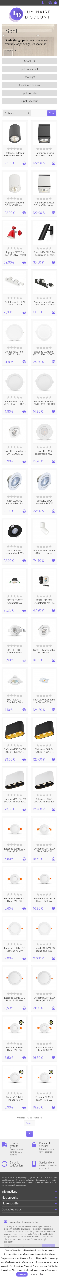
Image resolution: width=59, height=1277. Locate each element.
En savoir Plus (36, 1274)
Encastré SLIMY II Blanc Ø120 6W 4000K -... (44, 1100)
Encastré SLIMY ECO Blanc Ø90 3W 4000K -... (14, 901)
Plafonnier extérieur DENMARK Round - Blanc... (15, 205)
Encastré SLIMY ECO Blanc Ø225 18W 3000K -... (14, 1000)
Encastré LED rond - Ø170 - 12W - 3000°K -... (44, 404)
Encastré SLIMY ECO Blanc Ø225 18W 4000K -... (44, 1000)
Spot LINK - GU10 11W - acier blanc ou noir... (44, 254)
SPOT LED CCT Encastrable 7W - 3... (44, 602)
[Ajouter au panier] (24, 163)
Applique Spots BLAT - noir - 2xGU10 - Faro (44, 303)
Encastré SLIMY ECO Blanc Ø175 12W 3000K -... (44, 950)
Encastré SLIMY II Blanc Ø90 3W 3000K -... (14, 1050)
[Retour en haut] (29, 1134)
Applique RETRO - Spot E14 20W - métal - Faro (15, 255)
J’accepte (22, 1274)
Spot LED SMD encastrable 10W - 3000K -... (44, 453)
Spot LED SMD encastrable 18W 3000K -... (14, 503)
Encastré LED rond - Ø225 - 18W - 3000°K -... (44, 354)
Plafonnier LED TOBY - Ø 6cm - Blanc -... (44, 552)
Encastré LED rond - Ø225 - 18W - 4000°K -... (15, 354)
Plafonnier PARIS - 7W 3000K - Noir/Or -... (15, 751)
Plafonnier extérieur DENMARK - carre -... (44, 154)
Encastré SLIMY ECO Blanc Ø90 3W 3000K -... (44, 851)
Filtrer (51, 113)
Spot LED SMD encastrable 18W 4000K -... (44, 503)
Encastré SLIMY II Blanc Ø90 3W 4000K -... (44, 1050)
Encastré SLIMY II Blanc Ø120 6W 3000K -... (14, 1100)
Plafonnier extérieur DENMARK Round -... (14, 154)
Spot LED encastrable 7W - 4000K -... (44, 651)
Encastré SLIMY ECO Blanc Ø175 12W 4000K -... (14, 950)
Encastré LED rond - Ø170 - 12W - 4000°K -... (14, 404)
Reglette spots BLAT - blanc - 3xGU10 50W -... (14, 304)
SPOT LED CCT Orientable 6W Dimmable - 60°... (15, 652)
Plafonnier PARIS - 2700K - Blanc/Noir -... (44, 801)
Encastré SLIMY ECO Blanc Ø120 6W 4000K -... (14, 851)
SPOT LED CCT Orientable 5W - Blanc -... (15, 702)
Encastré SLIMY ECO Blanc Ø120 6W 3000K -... (44, 901)
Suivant (29, 1123)
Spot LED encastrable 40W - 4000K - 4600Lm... (44, 702)
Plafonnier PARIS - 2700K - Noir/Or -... (44, 751)
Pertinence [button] (9, 113)
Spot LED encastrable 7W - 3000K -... (15, 452)
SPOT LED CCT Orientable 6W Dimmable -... (15, 603)
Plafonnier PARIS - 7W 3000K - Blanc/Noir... (15, 800)
